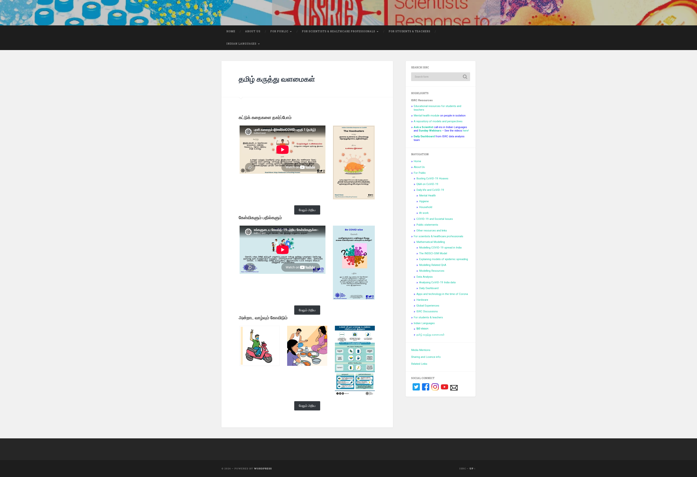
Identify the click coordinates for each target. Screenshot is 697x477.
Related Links (419, 363)
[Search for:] (440, 76)
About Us (252, 31)
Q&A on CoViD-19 (427, 184)
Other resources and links (431, 230)
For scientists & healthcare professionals (338, 31)
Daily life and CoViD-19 (430, 190)
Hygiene (424, 201)
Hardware (422, 299)
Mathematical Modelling (430, 242)
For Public (279, 31)
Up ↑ (472, 468)
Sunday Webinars (430, 130)
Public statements (427, 224)
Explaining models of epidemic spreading (443, 259)
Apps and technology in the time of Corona (442, 294)
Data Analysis (424, 276)
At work (424, 213)
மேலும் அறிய (307, 210)
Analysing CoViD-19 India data (437, 282)
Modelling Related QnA (432, 265)
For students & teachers (409, 31)
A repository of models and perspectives (438, 121)
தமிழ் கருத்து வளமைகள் (430, 334)
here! (466, 130)
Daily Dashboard (429, 288)
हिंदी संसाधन (422, 328)
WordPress (263, 468)
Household (425, 207)
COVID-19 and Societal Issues (434, 219)
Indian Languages (241, 43)
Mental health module (426, 115)
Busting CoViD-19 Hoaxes (432, 178)
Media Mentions (420, 350)
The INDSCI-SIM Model (433, 253)
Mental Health (427, 195)
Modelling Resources (431, 270)
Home (230, 31)
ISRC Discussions (427, 311)
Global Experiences (427, 305)
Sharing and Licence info (426, 357)
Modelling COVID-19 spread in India (440, 247)
